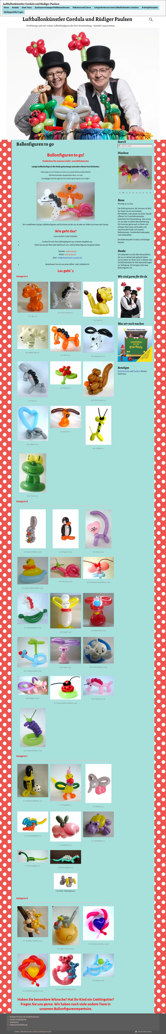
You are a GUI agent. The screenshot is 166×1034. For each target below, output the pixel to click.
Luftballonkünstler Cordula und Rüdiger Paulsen (77, 19)
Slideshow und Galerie (82, 7)
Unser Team (27, 7)
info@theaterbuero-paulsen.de (69, 258)
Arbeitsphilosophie (150, 7)
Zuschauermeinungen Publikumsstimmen (52, 7)
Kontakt (15, 7)
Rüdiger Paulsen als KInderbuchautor (24, 1017)
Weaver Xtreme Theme (145, 1032)
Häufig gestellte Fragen (13, 12)
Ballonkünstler (123, 371)
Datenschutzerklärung (18, 1025)
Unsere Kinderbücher (18, 1020)
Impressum (14, 1022)
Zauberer (136, 371)
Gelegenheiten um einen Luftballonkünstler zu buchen (116, 7)
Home (6, 7)
